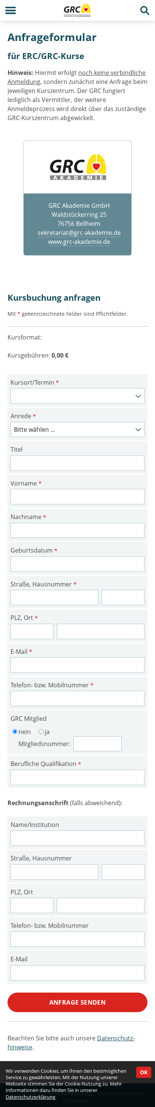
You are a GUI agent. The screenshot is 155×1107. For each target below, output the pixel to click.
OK (143, 1072)
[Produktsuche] (144, 10)
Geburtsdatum (34, 550)
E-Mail (21, 651)
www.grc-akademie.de (79, 242)
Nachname (28, 517)
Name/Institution (35, 825)
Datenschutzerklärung (30, 1096)
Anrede (23, 416)
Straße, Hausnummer (44, 584)
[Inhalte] (10, 10)
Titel (17, 449)
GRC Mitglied (29, 718)
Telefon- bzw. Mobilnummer (52, 685)
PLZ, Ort (24, 618)
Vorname (26, 483)
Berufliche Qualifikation (46, 764)
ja (47, 732)
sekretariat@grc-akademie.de (79, 232)
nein (24, 732)
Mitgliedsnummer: (45, 744)
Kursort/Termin (35, 382)
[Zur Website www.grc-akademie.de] (77, 167)
